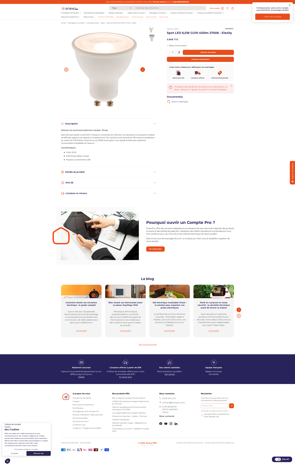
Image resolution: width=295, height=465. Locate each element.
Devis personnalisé (80, 418)
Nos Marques (78, 408)
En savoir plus (155, 249)
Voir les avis (170, 374)
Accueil (63, 23)
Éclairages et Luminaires (157, 13)
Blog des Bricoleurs (122, 17)
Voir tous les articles (148, 344)
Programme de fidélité (82, 398)
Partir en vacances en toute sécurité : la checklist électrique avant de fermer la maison (214, 305)
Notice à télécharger (180, 102)
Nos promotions (151, 17)
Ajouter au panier (208, 52)
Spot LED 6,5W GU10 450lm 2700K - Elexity (121, 23)
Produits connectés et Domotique (181, 13)
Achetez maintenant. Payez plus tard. (88, 415)
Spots (103, 23)
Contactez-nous (79, 425)
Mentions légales (85, 443)
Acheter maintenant (200, 59)
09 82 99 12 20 (169, 398)
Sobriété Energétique (121, 420)
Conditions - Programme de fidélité (87, 428)
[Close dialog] (290, 5)
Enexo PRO (151, 443)
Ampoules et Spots (92, 23)
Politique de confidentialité (69, 443)
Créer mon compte (272, 17)
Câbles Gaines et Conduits (136, 13)
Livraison (76, 401)
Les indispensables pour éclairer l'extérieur (129, 413)
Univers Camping (137, 17)
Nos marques (163, 17)
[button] (232, 8)
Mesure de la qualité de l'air (70, 17)
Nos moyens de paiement (83, 405)
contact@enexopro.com (173, 403)
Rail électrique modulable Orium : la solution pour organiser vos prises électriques (169, 305)
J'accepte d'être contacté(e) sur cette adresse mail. (216, 415)
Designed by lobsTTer (147, 445)
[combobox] (157, 8)
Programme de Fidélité (106, 17)
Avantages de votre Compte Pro (86, 411)
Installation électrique (115, 13)
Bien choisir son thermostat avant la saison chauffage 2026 (125, 304)
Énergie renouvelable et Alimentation (209, 13)
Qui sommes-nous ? (81, 421)
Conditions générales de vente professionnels (219, 443)
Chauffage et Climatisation (70, 13)
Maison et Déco (88, 17)
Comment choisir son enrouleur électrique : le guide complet (81, 304)
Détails (81, 377)
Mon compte (215, 8)
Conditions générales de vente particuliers (189, 443)
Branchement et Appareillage (94, 13)
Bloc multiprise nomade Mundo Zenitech (128, 398)
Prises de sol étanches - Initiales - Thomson (129, 416)
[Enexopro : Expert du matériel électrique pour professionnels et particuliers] (69, 8)
